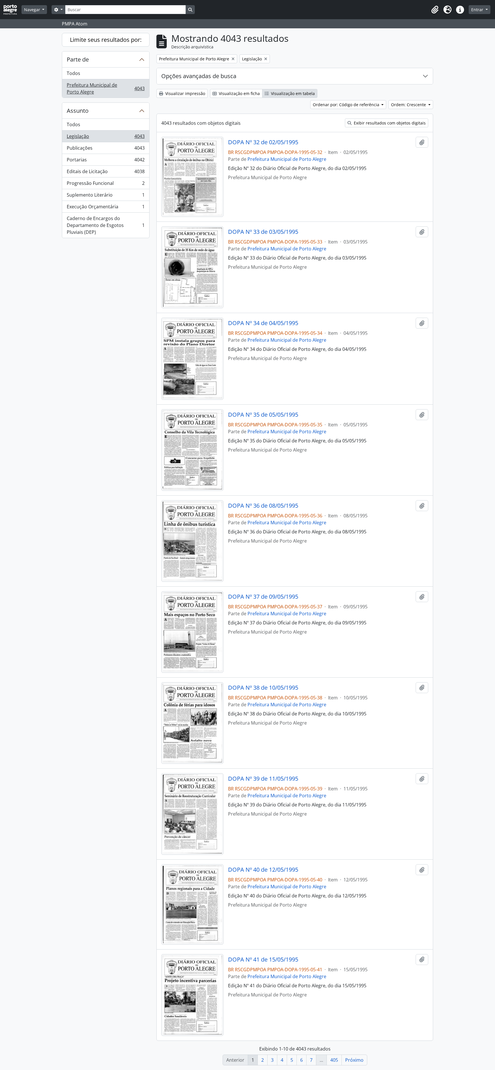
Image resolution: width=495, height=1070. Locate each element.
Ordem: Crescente (409, 104)
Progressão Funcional (105, 184)
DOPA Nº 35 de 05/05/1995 (263, 414)
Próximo (354, 1060)
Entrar (477, 9)
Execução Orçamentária (105, 208)
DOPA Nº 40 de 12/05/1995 (263, 869)
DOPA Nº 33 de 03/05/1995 (263, 231)
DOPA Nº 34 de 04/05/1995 (263, 323)
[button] (435, 9)
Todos (73, 73)
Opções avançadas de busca (198, 76)
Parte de (78, 59)
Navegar (32, 9)
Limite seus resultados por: (106, 39)
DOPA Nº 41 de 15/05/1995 (263, 959)
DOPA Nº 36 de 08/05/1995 (263, 505)
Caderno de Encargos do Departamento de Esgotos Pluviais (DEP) (105, 225)
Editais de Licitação (105, 172)
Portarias (105, 161)
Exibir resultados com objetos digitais (389, 123)
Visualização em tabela (292, 93)
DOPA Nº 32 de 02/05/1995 (263, 142)
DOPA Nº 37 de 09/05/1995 (263, 596)
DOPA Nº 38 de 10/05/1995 (263, 687)
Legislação (105, 137)
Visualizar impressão (184, 93)
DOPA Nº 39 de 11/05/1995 (263, 778)
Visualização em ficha (239, 93)
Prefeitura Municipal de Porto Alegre (105, 88)
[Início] (12, 9)
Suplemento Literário (105, 196)
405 (334, 1060)
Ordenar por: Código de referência (346, 104)
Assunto (78, 110)
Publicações (105, 149)
